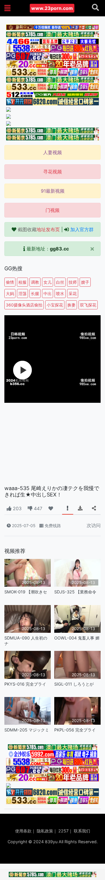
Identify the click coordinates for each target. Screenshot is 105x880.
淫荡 (22, 293)
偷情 (10, 282)
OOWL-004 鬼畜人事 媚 (76, 637)
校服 (22, 282)
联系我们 (82, 830)
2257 (63, 830)
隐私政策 (45, 830)
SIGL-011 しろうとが (74, 684)
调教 (35, 282)
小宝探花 (55, 304)
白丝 (60, 282)
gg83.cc (59, 249)
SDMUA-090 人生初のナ (25, 640)
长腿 (35, 293)
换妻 (71, 304)
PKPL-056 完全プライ (75, 729)
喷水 (60, 293)
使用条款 (23, 830)
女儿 (47, 282)
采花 (73, 293)
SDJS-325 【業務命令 (75, 591)
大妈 (10, 293)
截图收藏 (39, 229)
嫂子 (85, 282)
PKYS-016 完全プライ (25, 684)
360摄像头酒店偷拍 (24, 304)
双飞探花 (88, 304)
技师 (73, 282)
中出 (47, 293)
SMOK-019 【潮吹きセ (25, 591)
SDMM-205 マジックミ (26, 729)
